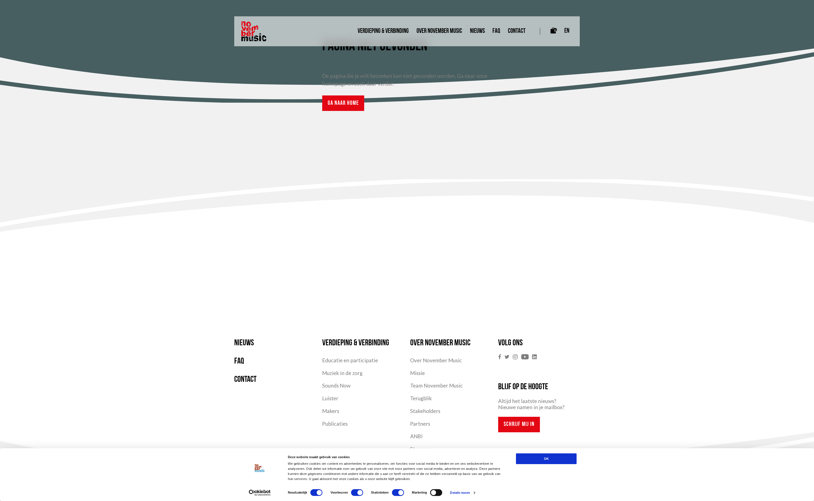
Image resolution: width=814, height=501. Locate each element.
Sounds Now (336, 385)
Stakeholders (425, 411)
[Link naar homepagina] (254, 31)
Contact (516, 31)
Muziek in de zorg (342, 373)
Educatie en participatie (350, 360)
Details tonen (460, 492)
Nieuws (477, 31)
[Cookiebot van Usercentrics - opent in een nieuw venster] (259, 493)
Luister (330, 398)
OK (546, 458)
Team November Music (436, 385)
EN (566, 31)
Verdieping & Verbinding (383, 31)
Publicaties (335, 424)
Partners (420, 424)
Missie (417, 373)
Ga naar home (343, 103)
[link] (501, 357)
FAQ (496, 31)
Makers (330, 411)
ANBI (416, 436)
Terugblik (421, 398)
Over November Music (439, 31)
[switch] (357, 492)
